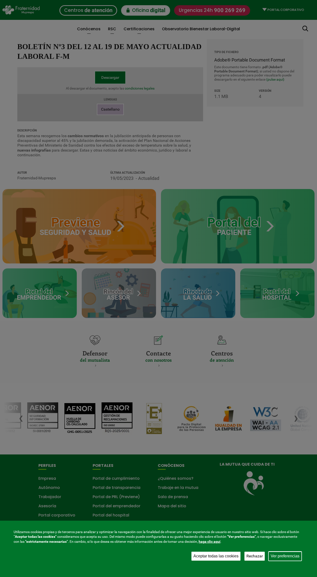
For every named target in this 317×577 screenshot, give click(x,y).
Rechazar (254, 556)
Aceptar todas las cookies (215, 556)
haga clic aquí (209, 542)
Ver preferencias (285, 556)
